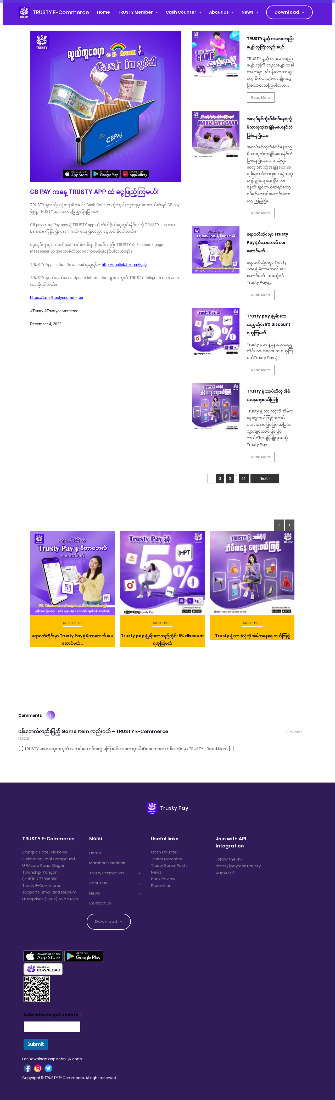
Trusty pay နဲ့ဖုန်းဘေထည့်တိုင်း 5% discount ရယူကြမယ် (268, 324)
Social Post (72, 622)
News (247, 12)
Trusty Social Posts (169, 865)
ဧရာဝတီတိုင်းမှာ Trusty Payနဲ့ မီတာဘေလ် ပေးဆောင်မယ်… (267, 242)
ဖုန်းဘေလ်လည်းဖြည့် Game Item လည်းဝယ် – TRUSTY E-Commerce (93, 731)
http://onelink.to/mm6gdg (124, 264)
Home (103, 12)
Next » (265, 478)
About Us (219, 12)
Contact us (100, 903)
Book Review (163, 878)
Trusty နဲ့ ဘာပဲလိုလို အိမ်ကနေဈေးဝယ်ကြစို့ (252, 636)
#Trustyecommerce (61, 311)
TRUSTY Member (135, 12)
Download (287, 12)
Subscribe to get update (52, 1014)
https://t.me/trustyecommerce (56, 297)
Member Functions (107, 863)
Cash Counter (181, 12)
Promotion (161, 885)
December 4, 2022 (45, 324)
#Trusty (36, 311)
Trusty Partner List (106, 873)
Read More (260, 97)
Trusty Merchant (167, 859)
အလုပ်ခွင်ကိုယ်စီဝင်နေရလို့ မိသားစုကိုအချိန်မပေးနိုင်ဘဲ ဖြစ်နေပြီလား (270, 127)
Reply (298, 732)
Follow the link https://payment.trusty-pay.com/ (239, 865)
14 (244, 478)
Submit (35, 1044)
